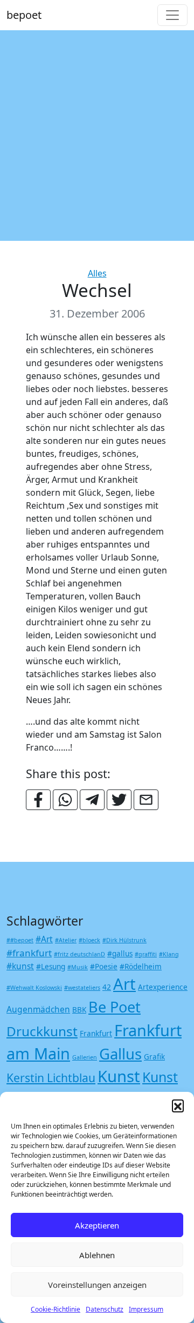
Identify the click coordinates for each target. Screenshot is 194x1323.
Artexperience (163, 987)
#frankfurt (29, 953)
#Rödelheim (141, 966)
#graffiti (146, 954)
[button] (177, 1105)
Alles (97, 273)
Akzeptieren (97, 1225)
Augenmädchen (38, 1009)
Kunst (119, 1076)
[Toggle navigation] (172, 15)
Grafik (154, 1057)
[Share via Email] (146, 799)
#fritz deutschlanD (79, 954)
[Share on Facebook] (38, 799)
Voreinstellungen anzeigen (97, 1284)
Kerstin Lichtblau (50, 1077)
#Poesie (103, 966)
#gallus (120, 954)
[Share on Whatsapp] (65, 799)
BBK (79, 1010)
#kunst (20, 966)
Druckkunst (42, 1031)
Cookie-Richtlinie (55, 1309)
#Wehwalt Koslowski (34, 987)
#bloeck (89, 940)
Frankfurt (96, 1033)
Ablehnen (97, 1255)
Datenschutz (104, 1309)
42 (106, 987)
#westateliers (82, 987)
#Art (44, 939)
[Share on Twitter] (119, 799)
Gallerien (84, 1057)
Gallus (120, 1054)
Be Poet (114, 1007)
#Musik (77, 967)
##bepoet (19, 940)
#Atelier (66, 940)
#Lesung (50, 966)
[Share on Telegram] (92, 799)
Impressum (146, 1309)
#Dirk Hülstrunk (124, 940)
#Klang (169, 954)
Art (124, 984)
